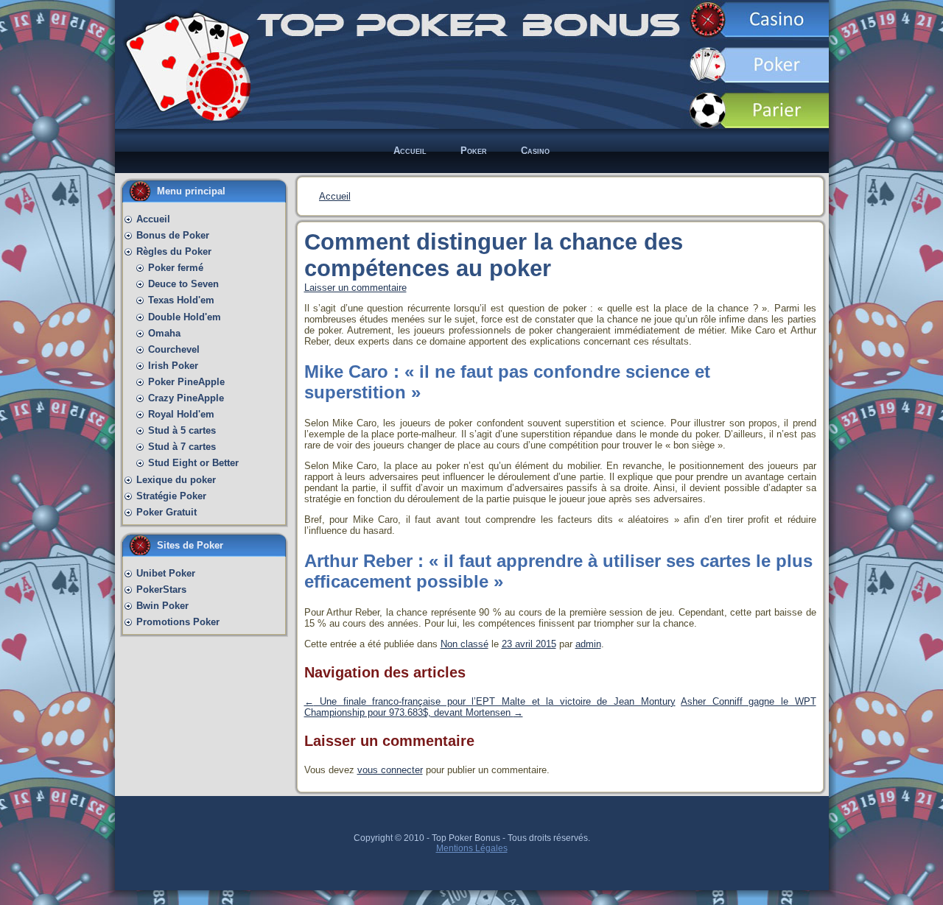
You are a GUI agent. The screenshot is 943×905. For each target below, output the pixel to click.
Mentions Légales (472, 848)
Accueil (335, 196)
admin (588, 643)
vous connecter (390, 769)
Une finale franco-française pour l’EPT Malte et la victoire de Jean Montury (490, 701)
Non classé (464, 643)
